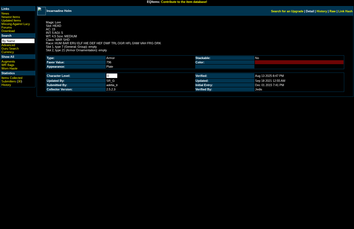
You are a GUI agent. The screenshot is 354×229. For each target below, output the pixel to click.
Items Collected (11, 78)
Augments (8, 61)
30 (19, 81)
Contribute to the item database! (184, 1)
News (5, 13)
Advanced (8, 45)
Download (8, 31)
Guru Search (10, 48)
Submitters (8, 81)
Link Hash (345, 11)
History (6, 85)
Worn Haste (9, 68)
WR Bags (7, 65)
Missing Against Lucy (15, 24)
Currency (7, 52)
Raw (332, 11)
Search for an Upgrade (287, 11)
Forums (6, 27)
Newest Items (10, 17)
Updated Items (11, 20)
